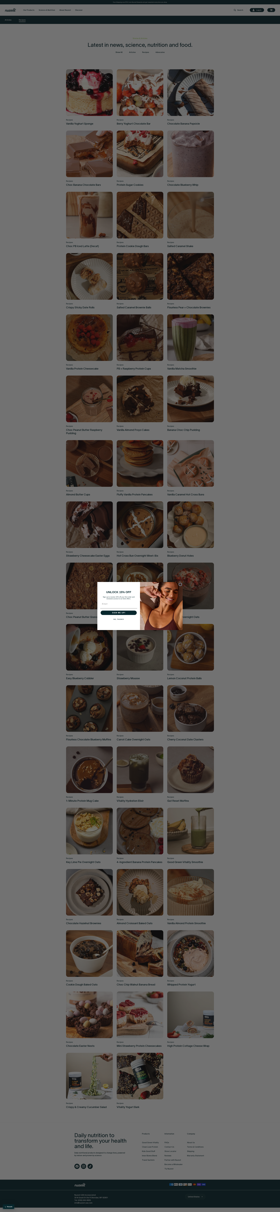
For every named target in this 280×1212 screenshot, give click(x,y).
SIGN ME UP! (118, 613)
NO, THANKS (119, 619)
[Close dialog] (180, 584)
